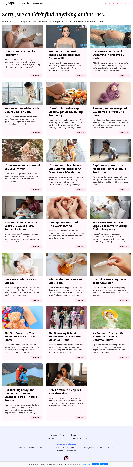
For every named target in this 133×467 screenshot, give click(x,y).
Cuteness (48, 448)
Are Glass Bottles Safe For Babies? (21, 281)
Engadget (21, 448)
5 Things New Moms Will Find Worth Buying (64, 224)
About (54, 435)
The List (110, 448)
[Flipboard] (117, 3)
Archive (63, 435)
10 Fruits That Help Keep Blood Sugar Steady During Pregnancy (66, 112)
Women (60, 451)
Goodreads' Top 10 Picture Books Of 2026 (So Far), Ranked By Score (21, 226)
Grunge (65, 448)
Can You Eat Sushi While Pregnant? (20, 53)
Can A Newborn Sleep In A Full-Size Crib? (65, 392)
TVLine (39, 448)
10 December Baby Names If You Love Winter (22, 167)
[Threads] (121, 3)
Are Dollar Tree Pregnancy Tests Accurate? (109, 281)
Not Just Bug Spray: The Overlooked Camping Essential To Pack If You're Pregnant (21, 395)
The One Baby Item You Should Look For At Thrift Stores (20, 336)
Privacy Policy (76, 435)
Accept (95, 464)
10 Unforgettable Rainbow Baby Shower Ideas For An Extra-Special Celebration (65, 169)
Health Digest (75, 448)
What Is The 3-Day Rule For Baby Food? (66, 281)
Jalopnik (31, 448)
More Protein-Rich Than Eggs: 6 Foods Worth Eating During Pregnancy (110, 226)
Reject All (104, 464)
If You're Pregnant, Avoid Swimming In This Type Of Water (109, 55)
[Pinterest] (113, 3)
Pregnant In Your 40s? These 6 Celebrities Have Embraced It (64, 55)
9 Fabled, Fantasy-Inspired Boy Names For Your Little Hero (110, 112)
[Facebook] (105, 3)
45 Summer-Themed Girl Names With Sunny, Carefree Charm (108, 336)
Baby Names (38, 3)
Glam (57, 448)
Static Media (56, 439)
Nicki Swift (101, 448)
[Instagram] (109, 3)
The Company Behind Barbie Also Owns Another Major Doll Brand (65, 336)
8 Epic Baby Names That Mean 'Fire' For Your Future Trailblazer (109, 169)
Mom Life (25, 3)
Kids (50, 3)
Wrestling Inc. (70, 451)
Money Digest (89, 448)
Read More (35, 75)
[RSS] (129, 3)
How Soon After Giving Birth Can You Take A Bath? (22, 110)
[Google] (125, 3)
